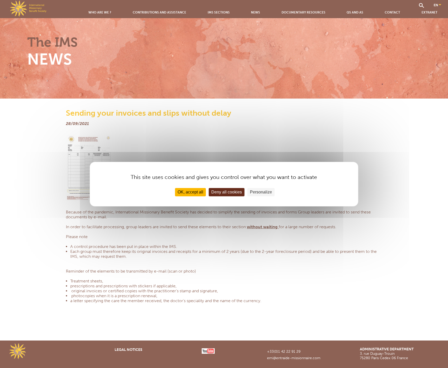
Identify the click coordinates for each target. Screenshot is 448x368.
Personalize (261, 192)
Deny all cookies (226, 192)
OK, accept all (190, 192)
